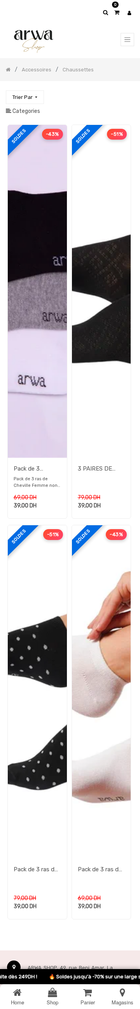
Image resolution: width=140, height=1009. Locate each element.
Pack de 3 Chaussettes (31, 469)
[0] (116, 13)
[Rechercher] (128, 93)
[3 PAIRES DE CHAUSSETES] (101, 456)
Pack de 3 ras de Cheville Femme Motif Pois (36, 870)
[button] (25, 97)
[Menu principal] (127, 39)
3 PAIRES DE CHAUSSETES (97, 469)
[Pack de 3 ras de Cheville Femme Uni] (101, 856)
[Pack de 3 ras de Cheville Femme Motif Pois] (37, 856)
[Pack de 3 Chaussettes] (37, 456)
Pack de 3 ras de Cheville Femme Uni (100, 870)
